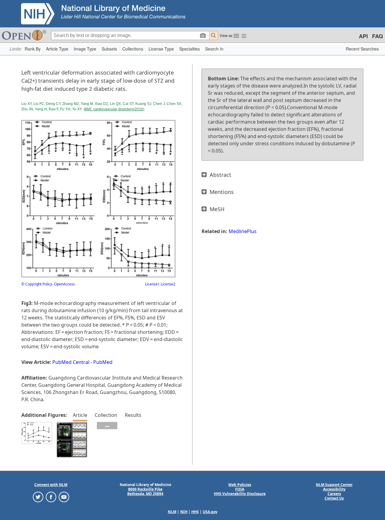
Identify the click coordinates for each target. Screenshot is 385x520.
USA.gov (210, 511)
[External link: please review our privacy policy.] (38, 496)
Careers (334, 493)
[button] (32, 49)
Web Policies (239, 484)
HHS (195, 511)
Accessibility (334, 489)
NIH (183, 511)
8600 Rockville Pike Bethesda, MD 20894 (145, 491)
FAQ (377, 36)
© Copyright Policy (36, 284)
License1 (152, 284)
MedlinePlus (243, 231)
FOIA (239, 489)
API (363, 36)
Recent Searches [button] (362, 49)
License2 (167, 284)
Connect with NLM (50, 484)
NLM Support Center (334, 484)
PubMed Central (70, 362)
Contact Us (334, 498)
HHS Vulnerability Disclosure (240, 493)
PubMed (102, 362)
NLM (172, 511)
